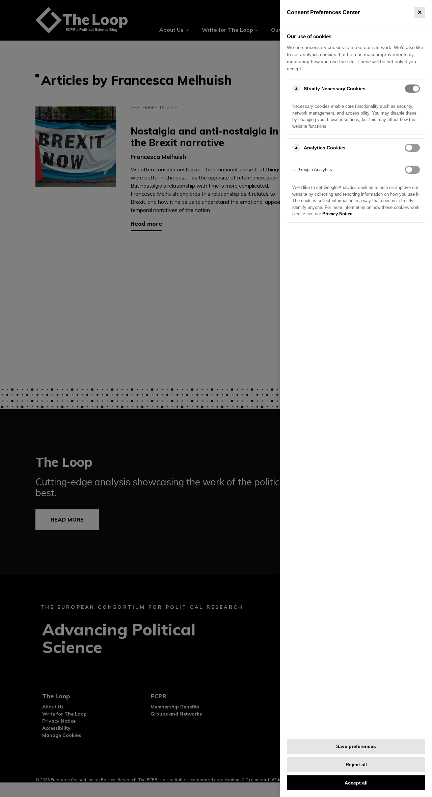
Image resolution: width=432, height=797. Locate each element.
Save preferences (356, 746)
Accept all (356, 783)
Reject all (356, 764)
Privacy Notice (337, 213)
